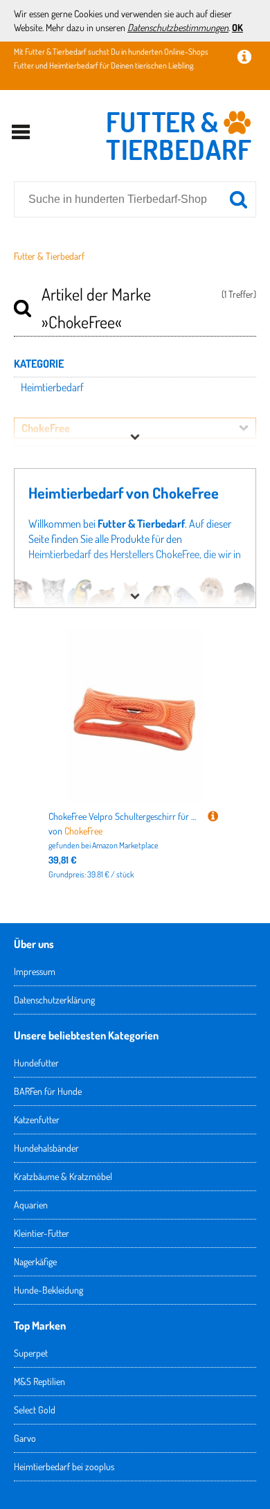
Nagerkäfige (35, 1261)
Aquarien (31, 1205)
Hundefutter (36, 1063)
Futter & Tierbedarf (49, 256)
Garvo (25, 1438)
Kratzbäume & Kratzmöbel (63, 1176)
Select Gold (34, 1410)
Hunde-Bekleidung (48, 1290)
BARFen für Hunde (48, 1091)
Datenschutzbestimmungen (177, 27)
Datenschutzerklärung (54, 1000)
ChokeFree (83, 831)
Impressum (34, 971)
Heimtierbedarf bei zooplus (64, 1466)
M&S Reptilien (39, 1381)
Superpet (31, 1353)
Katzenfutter (37, 1119)
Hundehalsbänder (46, 1148)
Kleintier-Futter (41, 1233)
